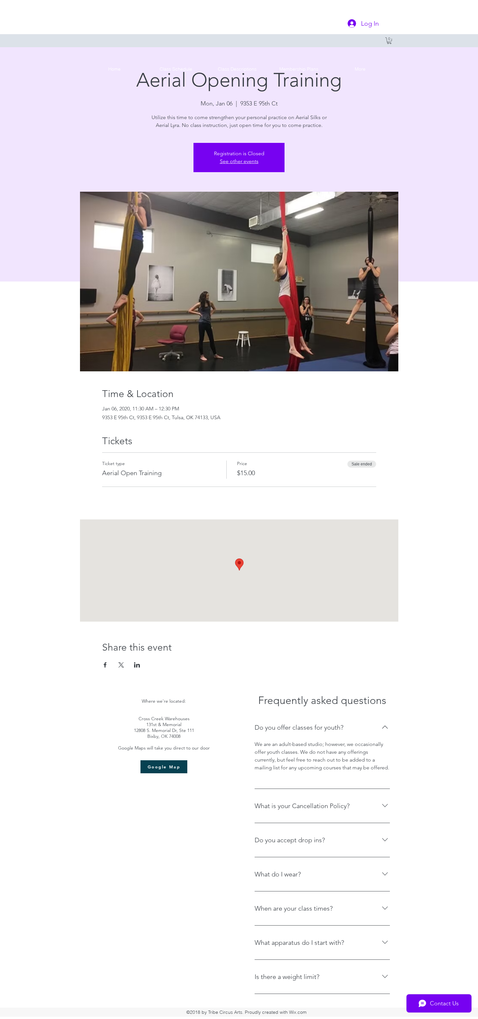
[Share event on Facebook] (105, 665)
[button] (389, 40)
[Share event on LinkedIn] (137, 665)
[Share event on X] (121, 665)
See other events (239, 161)
